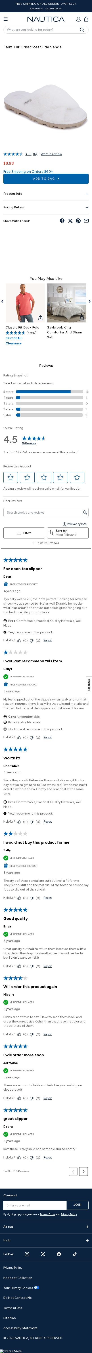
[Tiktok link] (75, 1254)
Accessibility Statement (20, 1328)
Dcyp (7, 577)
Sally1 (7, 669)
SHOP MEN (36, 8)
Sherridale (11, 766)
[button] (10, 477)
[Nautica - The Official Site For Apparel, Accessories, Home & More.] (46, 19)
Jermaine (10, 1063)
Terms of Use (47, 1214)
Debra (8, 1126)
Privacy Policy (69, 1214)
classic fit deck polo (23, 327)
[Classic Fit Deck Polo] (25, 302)
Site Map (9, 1318)
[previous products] (4, 301)
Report (48, 640)
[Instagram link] (27, 1254)
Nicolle (8, 994)
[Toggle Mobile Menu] (5, 19)
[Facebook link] (59, 1254)
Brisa (7, 926)
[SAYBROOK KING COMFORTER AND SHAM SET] (66, 302)
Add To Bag (44, 179)
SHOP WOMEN (53, 8)
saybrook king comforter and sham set (64, 332)
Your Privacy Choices (18, 1288)
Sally (7, 850)
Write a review (51, 154)
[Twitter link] (43, 1254)
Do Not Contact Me (17, 1298)
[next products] (88, 301)
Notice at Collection (17, 1278)
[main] (46, 610)
